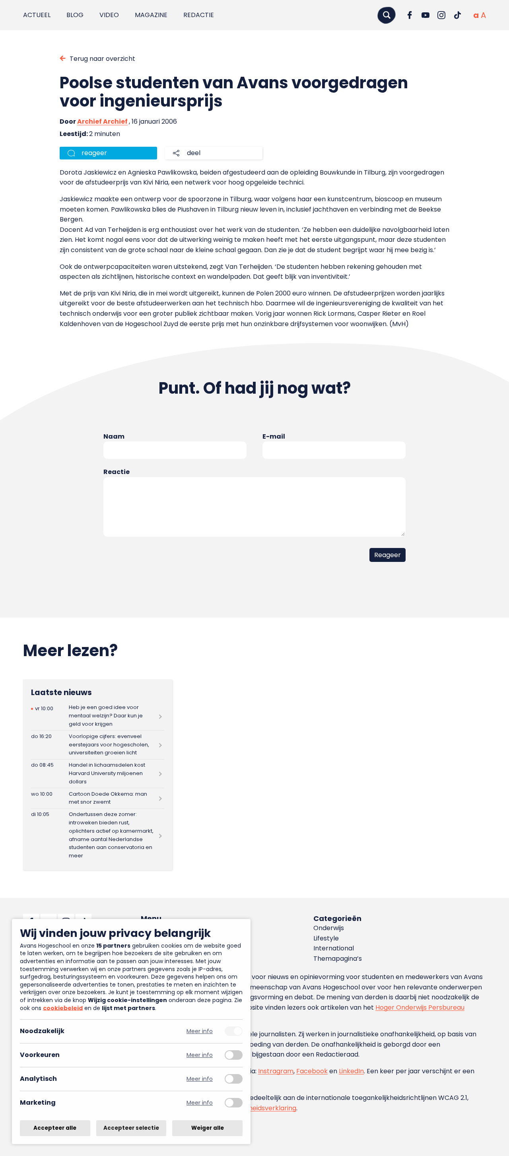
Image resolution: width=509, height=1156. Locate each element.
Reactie (116, 471)
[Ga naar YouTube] (425, 15)
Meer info (200, 1031)
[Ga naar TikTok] (457, 15)
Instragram (275, 1071)
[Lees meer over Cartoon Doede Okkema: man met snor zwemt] (97, 798)
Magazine (151, 14)
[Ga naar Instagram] (441, 15)
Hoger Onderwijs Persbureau (419, 1007)
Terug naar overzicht (102, 58)
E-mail (273, 436)
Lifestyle (326, 938)
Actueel (37, 14)
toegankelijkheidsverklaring (253, 1108)
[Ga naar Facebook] (410, 15)
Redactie (198, 14)
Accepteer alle (54, 1128)
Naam (113, 436)
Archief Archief (102, 121)
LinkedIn (351, 1071)
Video (109, 14)
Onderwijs (328, 928)
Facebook (312, 1071)
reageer (94, 152)
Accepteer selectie (131, 1128)
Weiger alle (207, 1128)
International (333, 948)
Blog (75, 14)
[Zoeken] (386, 15)
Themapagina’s (337, 958)
